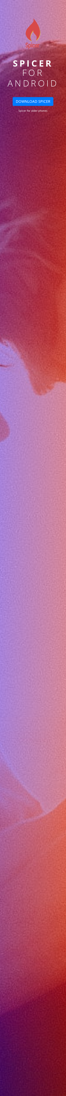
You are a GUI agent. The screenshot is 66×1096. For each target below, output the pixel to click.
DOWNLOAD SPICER (33, 101)
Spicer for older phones (33, 110)
